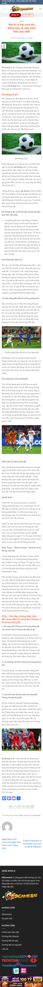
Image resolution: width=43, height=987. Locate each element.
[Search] (40, 8)
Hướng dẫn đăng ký (10, 936)
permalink (37, 815)
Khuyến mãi (7, 919)
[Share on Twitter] (19, 807)
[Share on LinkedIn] (32, 807)
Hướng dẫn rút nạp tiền (12, 945)
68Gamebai (7, 914)
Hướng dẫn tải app (10, 941)
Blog (21, 21)
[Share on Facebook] (15, 807)
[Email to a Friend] (24, 807)
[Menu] (4, 9)
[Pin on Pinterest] (28, 807)
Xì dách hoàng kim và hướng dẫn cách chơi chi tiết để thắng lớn (32, 844)
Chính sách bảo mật (10, 932)
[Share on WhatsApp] (11, 807)
